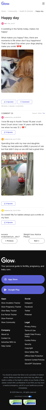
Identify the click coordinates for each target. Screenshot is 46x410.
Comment (25, 102)
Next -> (36, 241)
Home (3, 11)
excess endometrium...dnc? (10, 235)
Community (12, 11)
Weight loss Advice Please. (32, 235)
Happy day (39, 11)
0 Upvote (9, 132)
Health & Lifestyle (26, 11)
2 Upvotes (9, 102)
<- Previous (9, 241)
